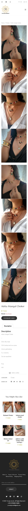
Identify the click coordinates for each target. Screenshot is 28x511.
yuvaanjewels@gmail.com (14, 505)
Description (8, 326)
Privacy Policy (22, 474)
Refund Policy (9, 476)
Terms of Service (12, 474)
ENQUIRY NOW (10, 318)
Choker (7, 23)
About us (4, 474)
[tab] (8, 326)
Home (2, 23)
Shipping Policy (18, 476)
